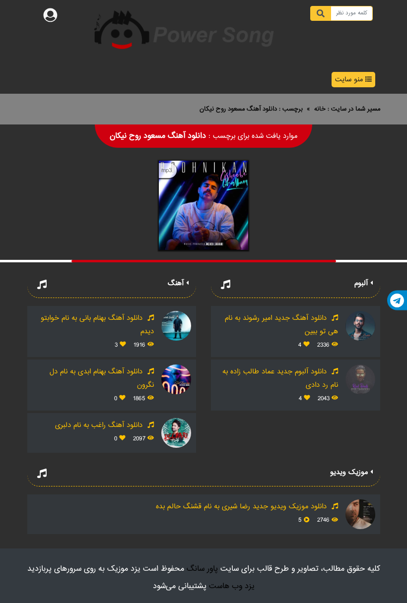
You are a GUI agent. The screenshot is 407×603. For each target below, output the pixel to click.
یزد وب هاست (232, 586)
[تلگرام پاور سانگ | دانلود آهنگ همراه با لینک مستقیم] (397, 300)
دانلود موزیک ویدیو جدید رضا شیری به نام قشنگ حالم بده (242, 506)
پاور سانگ (202, 569)
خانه (320, 109)
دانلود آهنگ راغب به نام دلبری (100, 425)
